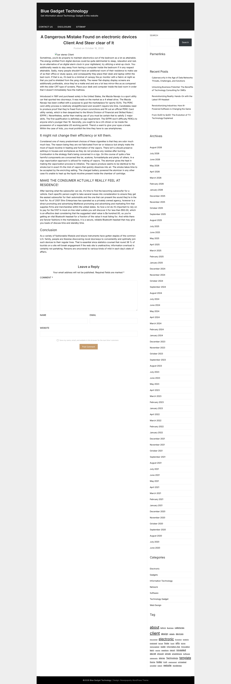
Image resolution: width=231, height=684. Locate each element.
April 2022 (155, 414)
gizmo (183, 643)
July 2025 (154, 226)
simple (168, 654)
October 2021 (156, 450)
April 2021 (154, 487)
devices (179, 634)
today (159, 662)
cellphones (179, 628)
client (155, 633)
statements (154, 658)
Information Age (173, 647)
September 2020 (158, 529)
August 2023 (156, 366)
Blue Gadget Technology (64, 11)
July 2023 (154, 372)
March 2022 (155, 420)
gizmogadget (154, 647)
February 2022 (157, 426)
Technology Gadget (159, 599)
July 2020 (154, 542)
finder (166, 643)
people (157, 650)
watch (159, 666)
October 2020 (156, 523)
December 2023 (157, 341)
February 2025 (157, 256)
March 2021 (155, 493)
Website (44, 328)
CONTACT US (46, 27)
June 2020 (155, 548)
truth (165, 662)
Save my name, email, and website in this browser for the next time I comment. (89, 340)
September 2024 (158, 287)
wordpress (177, 665)
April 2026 (155, 171)
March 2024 (155, 323)
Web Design (155, 605)
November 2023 (157, 347)
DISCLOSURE (64, 27)
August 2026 (156, 147)
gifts (178, 643)
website (167, 665)
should (160, 654)
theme (152, 662)
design (164, 634)
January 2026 (156, 190)
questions (165, 650)
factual (160, 643)
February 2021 (156, 499)
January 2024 (156, 335)
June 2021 (155, 475)
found (172, 643)
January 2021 (156, 505)
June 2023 (155, 378)
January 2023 (156, 408)
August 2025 (156, 220)
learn (152, 650)
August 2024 (156, 293)
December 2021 (157, 438)
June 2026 (155, 159)
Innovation (185, 647)
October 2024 (156, 281)
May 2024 (154, 311)
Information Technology (161, 581)
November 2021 (157, 444)
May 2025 (154, 238)
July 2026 (154, 153)
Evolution (178, 640)
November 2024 (157, 275)
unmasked (182, 662)
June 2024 (155, 305)
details (172, 634)
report (172, 650)
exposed (153, 643)
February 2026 (157, 184)
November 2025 (157, 202)
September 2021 (157, 457)
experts (186, 640)
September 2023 (158, 360)
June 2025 (155, 232)
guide (163, 646)
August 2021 (155, 463)
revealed (181, 650)
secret (153, 653)
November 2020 (157, 517)
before (163, 628)
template (185, 658)
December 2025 (157, 196)
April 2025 (155, 244)
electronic (166, 639)
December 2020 (157, 511)
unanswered (172, 662)
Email (93, 315)
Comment (46, 277)
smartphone (177, 654)
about (154, 627)
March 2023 (155, 396)
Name (43, 315)
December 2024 (157, 268)
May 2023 (154, 384)
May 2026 (154, 165)
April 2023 (155, 390)
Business (170, 628)
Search (154, 35)
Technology (172, 658)
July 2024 (154, 299)
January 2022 (156, 432)
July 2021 (154, 469)
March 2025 (155, 250)
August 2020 (156, 535)
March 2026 (155, 178)
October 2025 (156, 208)
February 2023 (157, 402)
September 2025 (158, 214)
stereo (162, 658)
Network (154, 587)
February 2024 (157, 329)
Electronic (155, 568)
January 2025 (156, 262)
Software (154, 593)
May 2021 (154, 481)
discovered (153, 640)
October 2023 (156, 353)
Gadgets (154, 575)
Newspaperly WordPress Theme (134, 680)
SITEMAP (81, 27)
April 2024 (155, 317)
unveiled (153, 666)
